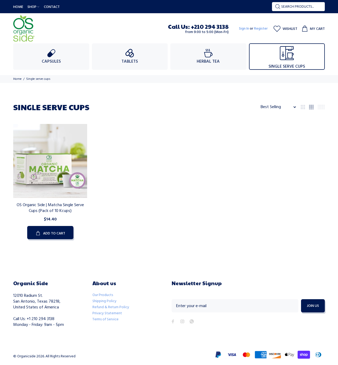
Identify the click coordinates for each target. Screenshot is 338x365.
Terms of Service (105, 319)
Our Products (102, 295)
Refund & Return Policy (110, 307)
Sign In (244, 29)
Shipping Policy (104, 301)
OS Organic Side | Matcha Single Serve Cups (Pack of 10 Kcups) (50, 208)
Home (17, 79)
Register (261, 29)
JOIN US (313, 306)
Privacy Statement (107, 313)
